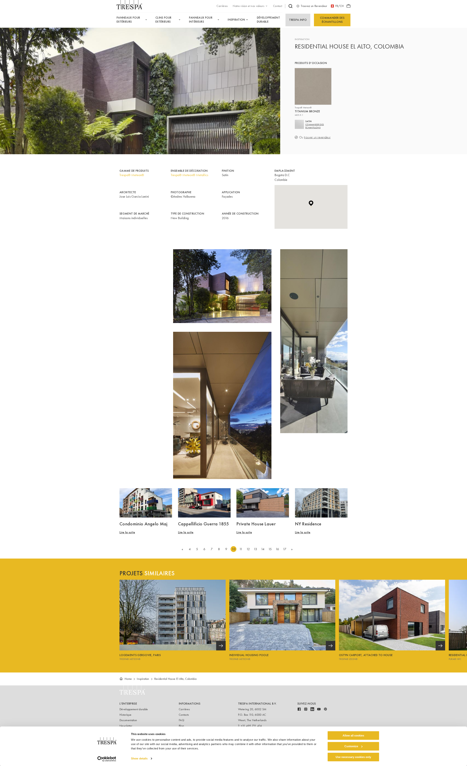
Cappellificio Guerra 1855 (203, 524)
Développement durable (133, 709)
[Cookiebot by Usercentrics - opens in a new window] (107, 759)
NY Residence (308, 524)
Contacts (184, 714)
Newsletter (125, 726)
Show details (139, 758)
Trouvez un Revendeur (314, 6)
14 (263, 549)
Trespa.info (298, 20)
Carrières (184, 709)
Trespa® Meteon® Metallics (189, 175)
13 (255, 549)
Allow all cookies (353, 735)
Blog (181, 726)
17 (284, 549)
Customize (351, 746)
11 (240, 549)
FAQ (181, 720)
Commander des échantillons (332, 20)
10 (233, 549)
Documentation (128, 720)
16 (277, 549)
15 (270, 549)
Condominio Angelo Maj (143, 524)
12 (248, 549)
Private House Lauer (256, 524)
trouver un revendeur (317, 137)
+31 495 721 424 (251, 726)
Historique (125, 714)
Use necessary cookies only (353, 757)
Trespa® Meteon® (131, 175)
